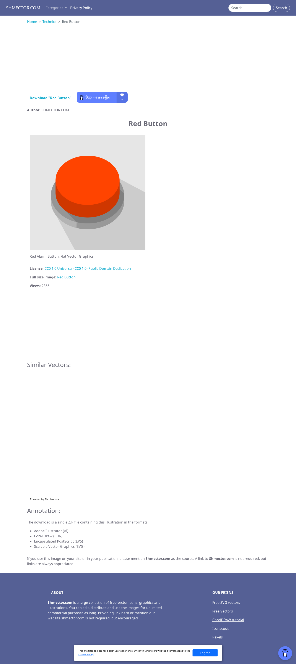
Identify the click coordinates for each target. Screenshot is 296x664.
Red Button (66, 277)
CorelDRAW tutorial (228, 619)
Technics (49, 21)
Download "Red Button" (51, 97)
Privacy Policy (81, 7)
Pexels (217, 637)
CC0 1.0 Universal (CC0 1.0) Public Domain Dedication (87, 268)
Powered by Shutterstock (44, 499)
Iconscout (220, 628)
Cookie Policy (86, 654)
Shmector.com (23, 8)
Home (32, 21)
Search (281, 7)
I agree (205, 653)
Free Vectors (222, 611)
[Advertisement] (148, 61)
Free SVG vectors (226, 602)
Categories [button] (55, 7)
